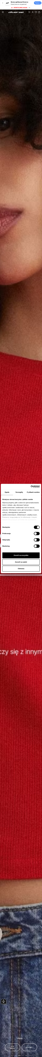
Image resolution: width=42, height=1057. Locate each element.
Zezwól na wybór (21, 562)
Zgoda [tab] (7, 492)
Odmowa (21, 568)
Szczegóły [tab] (19, 492)
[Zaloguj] (32, 12)
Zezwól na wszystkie (21, 555)
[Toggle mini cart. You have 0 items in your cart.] (39, 12)
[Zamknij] (3, 3)
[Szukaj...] (29, 12)
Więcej (20, 1040)
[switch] (37, 533)
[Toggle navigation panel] (3, 12)
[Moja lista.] (36, 12)
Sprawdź (12, 1048)
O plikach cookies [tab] (33, 492)
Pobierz (38, 3)
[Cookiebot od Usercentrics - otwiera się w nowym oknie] (31, 486)
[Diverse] (16, 12)
